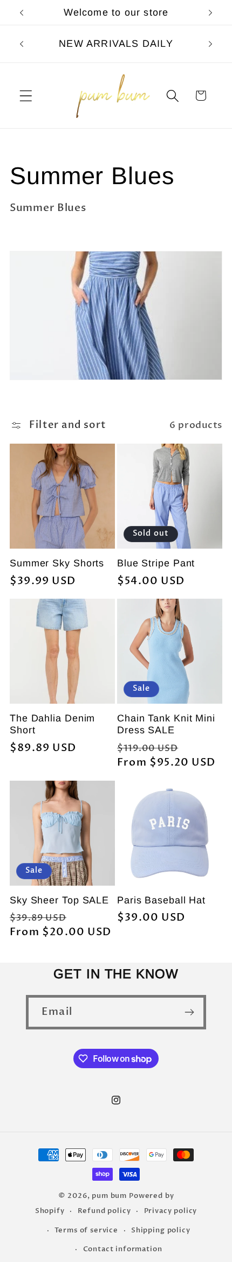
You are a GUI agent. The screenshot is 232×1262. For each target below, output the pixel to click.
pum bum (110, 1196)
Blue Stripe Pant (156, 563)
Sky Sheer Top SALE (59, 900)
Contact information (122, 1249)
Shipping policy (160, 1230)
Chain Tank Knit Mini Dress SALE (166, 724)
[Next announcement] (210, 12)
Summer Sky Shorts (57, 563)
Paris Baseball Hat (161, 900)
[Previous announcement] (21, 12)
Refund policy (104, 1211)
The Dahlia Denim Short (52, 724)
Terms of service (86, 1230)
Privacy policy (170, 1211)
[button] (26, 95)
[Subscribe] (189, 1012)
